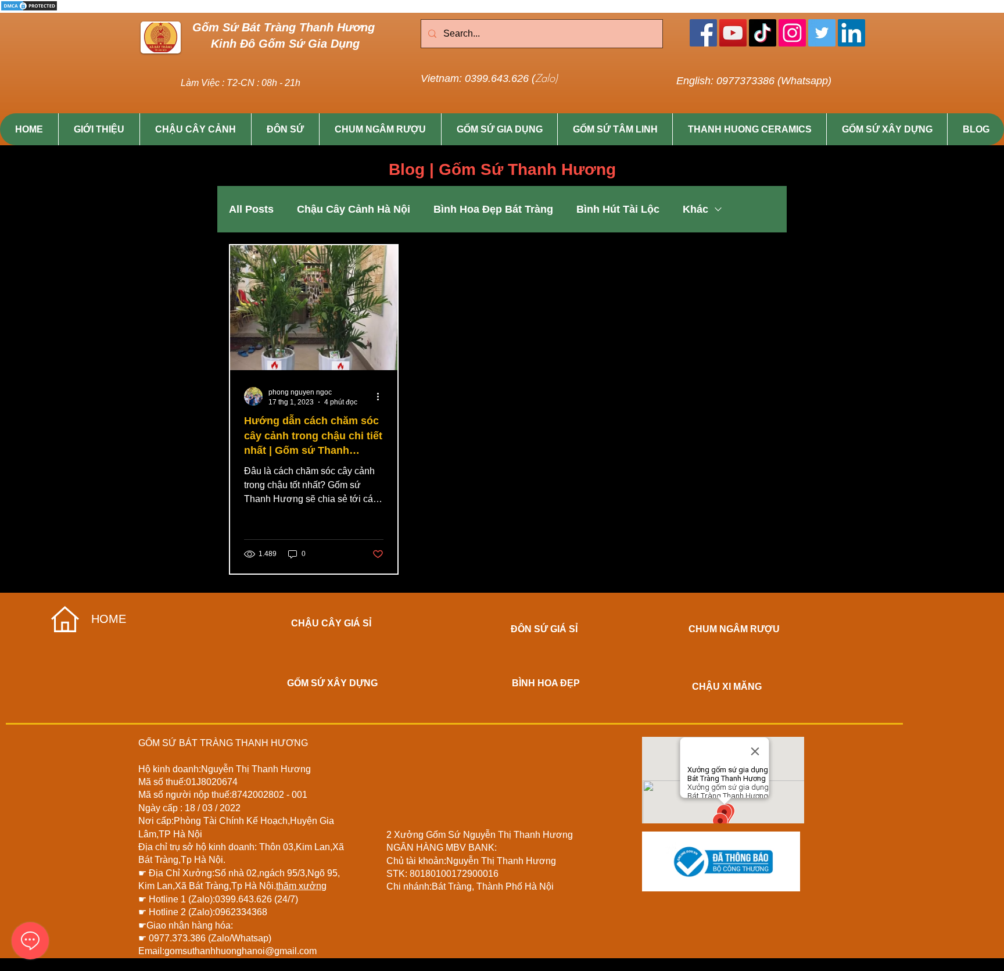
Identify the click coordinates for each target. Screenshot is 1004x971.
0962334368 (241, 912)
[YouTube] (733, 32)
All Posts (251, 209)
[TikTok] (762, 32)
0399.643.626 (244, 899)
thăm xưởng (301, 886)
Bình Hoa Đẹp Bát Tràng (493, 209)
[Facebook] (703, 32)
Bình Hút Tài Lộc (617, 209)
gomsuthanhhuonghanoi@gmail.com (240, 951)
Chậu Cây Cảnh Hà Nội (353, 209)
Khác (695, 209)
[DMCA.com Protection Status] (29, 9)
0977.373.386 (178, 938)
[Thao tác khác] (382, 396)
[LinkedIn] (851, 32)
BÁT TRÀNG (206, 743)
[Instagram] (792, 32)
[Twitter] (822, 32)
